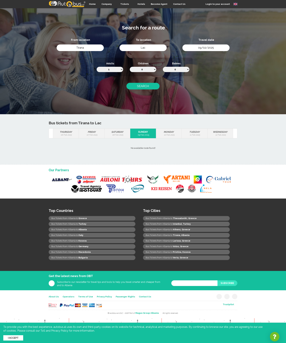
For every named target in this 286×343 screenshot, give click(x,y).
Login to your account (218, 4)
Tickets (124, 4)
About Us (54, 296)
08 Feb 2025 (117, 133)
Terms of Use (85, 296)
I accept (13, 338)
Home (92, 4)
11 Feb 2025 (194, 133)
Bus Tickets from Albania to (69, 218)
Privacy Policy (104, 296)
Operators (68, 296)
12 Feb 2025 (220, 133)
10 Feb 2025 (169, 133)
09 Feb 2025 (143, 133)
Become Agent (159, 4)
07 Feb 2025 (92, 133)
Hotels (141, 4)
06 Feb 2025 (66, 133)
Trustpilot (228, 304)
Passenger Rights (125, 296)
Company (106, 4)
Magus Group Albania (147, 313)
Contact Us (179, 4)
